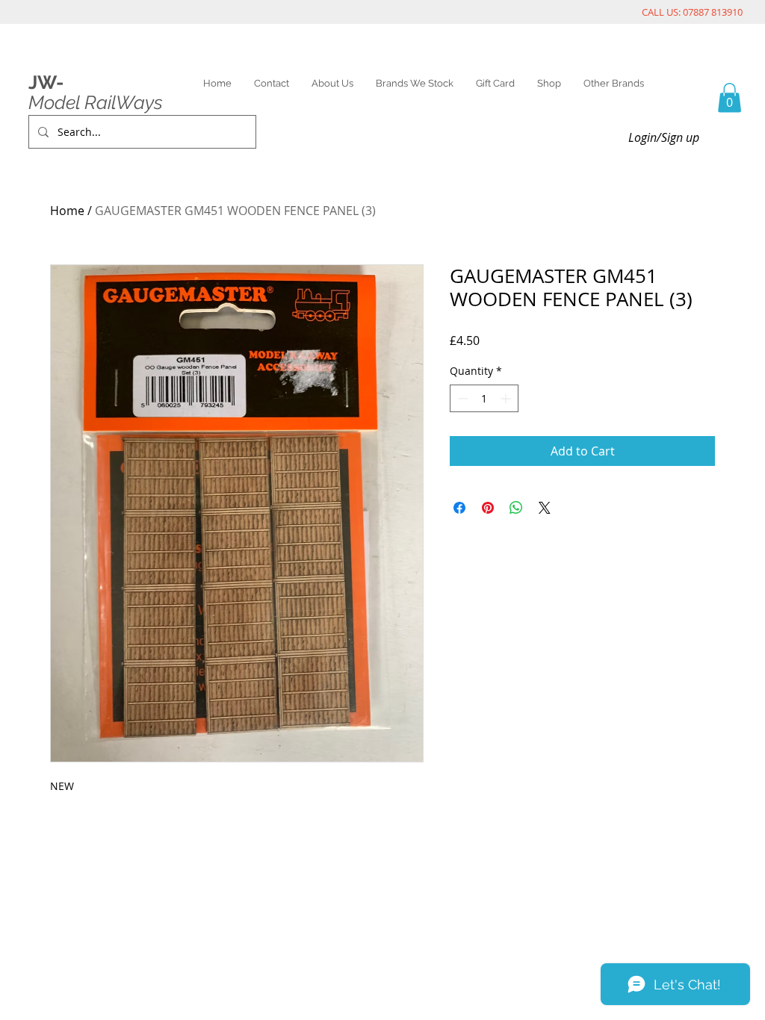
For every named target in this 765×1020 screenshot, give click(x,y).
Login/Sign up (663, 137)
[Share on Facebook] (459, 508)
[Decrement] (461, 398)
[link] (729, 97)
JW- (46, 82)
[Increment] (507, 398)
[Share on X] (545, 508)
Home (67, 210)
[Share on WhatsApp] (516, 508)
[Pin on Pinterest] (488, 508)
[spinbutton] (484, 398)
